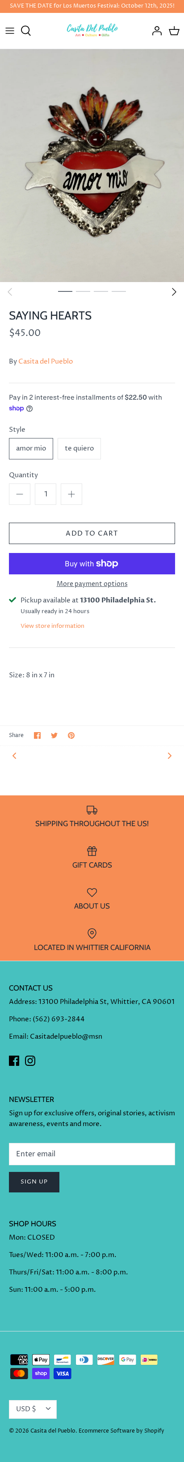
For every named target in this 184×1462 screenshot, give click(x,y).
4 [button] (119, 291)
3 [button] (101, 291)
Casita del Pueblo (45, 361)
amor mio (31, 448)
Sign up (34, 1182)
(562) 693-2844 (59, 1019)
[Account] (154, 31)
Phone (19, 1019)
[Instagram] (30, 1061)
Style (17, 429)
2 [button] (83, 291)
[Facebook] (14, 1061)
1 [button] (65, 291)
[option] (92, 165)
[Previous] (10, 292)
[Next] (174, 292)
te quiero (79, 448)
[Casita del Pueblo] (92, 30)
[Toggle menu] (10, 31)
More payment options (92, 584)
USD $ (26, 1409)
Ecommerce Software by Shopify (121, 1431)
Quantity (23, 475)
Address (22, 1002)
